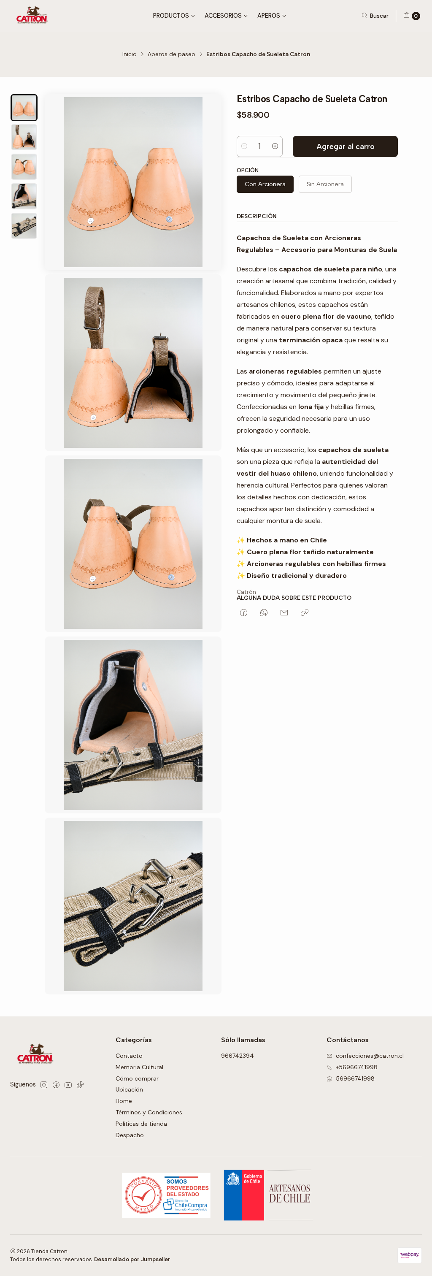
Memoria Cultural (139, 1067)
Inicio (129, 54)
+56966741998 (357, 1067)
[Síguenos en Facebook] (56, 1085)
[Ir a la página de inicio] (33, 16)
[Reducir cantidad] (244, 146)
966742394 (237, 1055)
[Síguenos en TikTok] (80, 1085)
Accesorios (223, 15)
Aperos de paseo (171, 54)
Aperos (268, 15)
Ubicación (129, 1089)
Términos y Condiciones (149, 1112)
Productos (171, 15)
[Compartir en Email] (284, 613)
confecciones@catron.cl (370, 1055)
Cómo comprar (137, 1078)
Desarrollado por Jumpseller (132, 1259)
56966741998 (355, 1078)
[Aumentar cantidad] (275, 146)
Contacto (129, 1055)
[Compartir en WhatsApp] (264, 613)
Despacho (130, 1135)
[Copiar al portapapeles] (304, 613)
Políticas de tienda (141, 1123)
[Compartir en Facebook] (244, 613)
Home (124, 1101)
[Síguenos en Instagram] (44, 1085)
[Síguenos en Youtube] (68, 1085)
